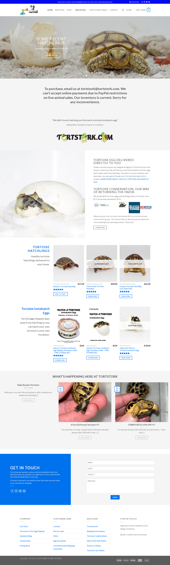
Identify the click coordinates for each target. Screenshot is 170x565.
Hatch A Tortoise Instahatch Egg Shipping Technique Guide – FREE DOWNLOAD (65, 350)
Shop (69, 10)
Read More (28, 400)
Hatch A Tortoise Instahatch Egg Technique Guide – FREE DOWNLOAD (97, 350)
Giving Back (25, 545)
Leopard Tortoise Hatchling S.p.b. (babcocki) (130, 287)
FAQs (55, 536)
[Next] (163, 47)
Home (50, 10)
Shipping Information (96, 531)
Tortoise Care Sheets (96, 550)
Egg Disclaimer (59, 541)
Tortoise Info (92, 526)
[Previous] (6, 47)
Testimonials (25, 541)
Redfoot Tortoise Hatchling (64, 286)
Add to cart (60, 294)
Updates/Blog (26, 536)
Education (80, 10)
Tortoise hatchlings (39, 249)
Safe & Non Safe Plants (96, 541)
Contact (114, 10)
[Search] (123, 10)
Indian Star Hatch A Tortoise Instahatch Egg (129, 349)
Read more (92, 296)
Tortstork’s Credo (98, 10)
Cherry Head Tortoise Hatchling (95, 287)
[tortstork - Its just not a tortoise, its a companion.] (32, 10)
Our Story (59, 10)
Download (60, 360)
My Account (58, 531)
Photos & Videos (94, 545)
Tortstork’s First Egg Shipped (32, 531)
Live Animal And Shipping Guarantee (64, 547)
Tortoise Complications (97, 536)
